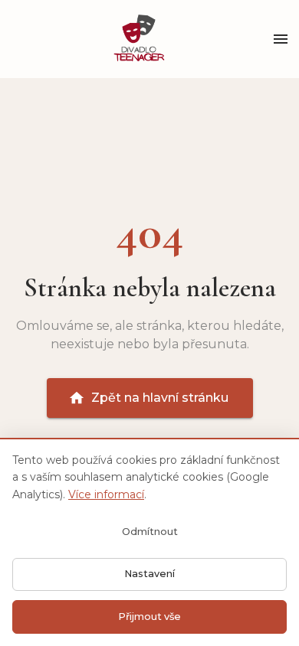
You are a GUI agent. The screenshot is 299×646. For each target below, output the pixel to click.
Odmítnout (150, 531)
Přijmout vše (149, 616)
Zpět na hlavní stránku (159, 397)
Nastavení (149, 573)
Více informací (106, 494)
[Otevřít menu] (280, 39)
